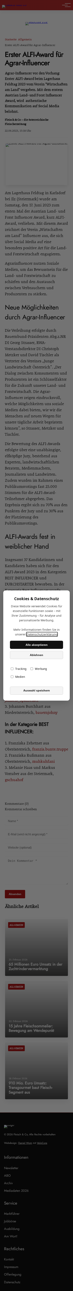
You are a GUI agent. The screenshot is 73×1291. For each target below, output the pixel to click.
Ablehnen (36, 655)
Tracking (20, 669)
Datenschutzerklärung (42, 634)
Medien (20, 677)
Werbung (41, 669)
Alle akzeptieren (37, 644)
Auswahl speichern (36, 690)
